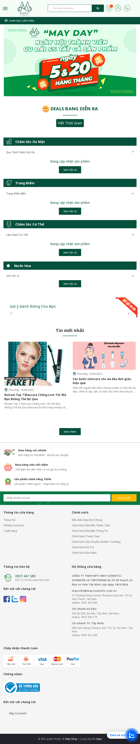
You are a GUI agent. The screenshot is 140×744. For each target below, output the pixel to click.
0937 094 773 (89, 617)
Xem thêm (70, 431)
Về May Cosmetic (13, 525)
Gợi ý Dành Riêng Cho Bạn (33, 306)
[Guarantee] (21, 687)
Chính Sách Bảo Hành (84, 552)
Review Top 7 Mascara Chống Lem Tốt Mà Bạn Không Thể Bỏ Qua (35, 397)
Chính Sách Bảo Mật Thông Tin (90, 530)
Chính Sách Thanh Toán (86, 536)
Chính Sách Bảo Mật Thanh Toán (91, 525)
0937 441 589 (25, 576)
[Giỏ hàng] (109, 7)
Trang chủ (9, 519)
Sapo (99, 739)
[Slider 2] (70, 60)
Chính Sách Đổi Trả (83, 547)
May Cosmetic (18, 713)
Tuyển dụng (10, 530)
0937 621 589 (89, 635)
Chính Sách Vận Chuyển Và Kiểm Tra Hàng (96, 541)
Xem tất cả (70, 169)
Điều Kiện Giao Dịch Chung (87, 519)
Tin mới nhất (70, 330)
